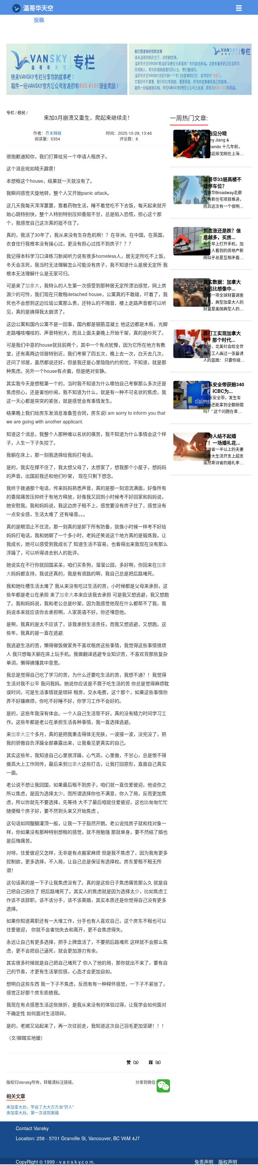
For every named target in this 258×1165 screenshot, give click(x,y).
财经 (79, 19)
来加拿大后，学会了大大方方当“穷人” (40, 1107)
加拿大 (32, 285)
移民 (120, 19)
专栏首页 (20, 19)
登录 (213, 22)
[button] (242, 5)
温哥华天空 (37, 8)
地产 (59, 19)
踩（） (156, 1062)
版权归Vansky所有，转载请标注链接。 (46, 148)
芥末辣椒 (53, 133)
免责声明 (204, 1161)
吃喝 (140, 19)
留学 (71, 29)
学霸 (91, 29)
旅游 (99, 19)
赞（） (134, 1062)
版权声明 (227, 1161)
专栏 (10, 112)
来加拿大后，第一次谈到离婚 (32, 1112)
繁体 (241, 22)
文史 (111, 29)
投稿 (39, 19)
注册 (227, 22)
